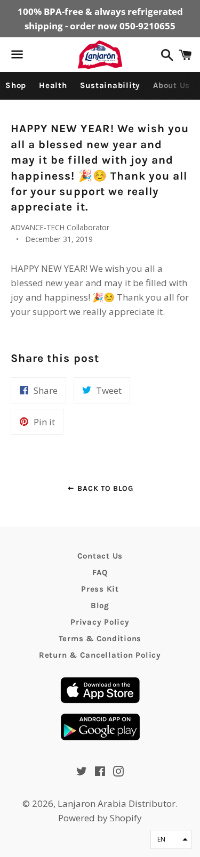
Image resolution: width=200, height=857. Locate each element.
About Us (171, 85)
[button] (171, 839)
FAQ (99, 572)
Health (53, 85)
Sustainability (110, 85)
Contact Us (100, 556)
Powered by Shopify (100, 818)
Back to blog (104, 488)
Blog (100, 605)
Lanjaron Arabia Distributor (116, 803)
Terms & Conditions (100, 638)
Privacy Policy (100, 622)
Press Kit (100, 589)
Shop (15, 85)
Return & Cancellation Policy (100, 655)
